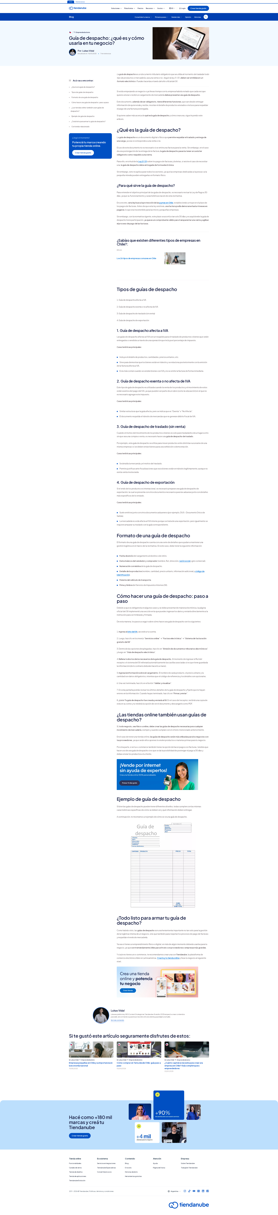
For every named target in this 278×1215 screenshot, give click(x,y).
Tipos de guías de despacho (82, 92)
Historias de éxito (131, 1172)
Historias (197, 17)
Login (183, 8)
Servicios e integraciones (106, 1163)
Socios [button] (160, 8)
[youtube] (194, 1191)
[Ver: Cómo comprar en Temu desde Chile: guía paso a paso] (139, 1050)
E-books (128, 1168)
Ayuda (155, 1163)
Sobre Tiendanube (188, 1163)
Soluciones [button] (115, 8)
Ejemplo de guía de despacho (82, 116)
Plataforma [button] (128, 8)
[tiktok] (189, 1191)
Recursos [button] (149, 8)
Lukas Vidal (75, 1060)
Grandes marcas (80, 1)
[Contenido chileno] (70, 32)
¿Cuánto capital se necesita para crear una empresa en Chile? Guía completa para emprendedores (184, 1065)
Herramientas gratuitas (133, 1176)
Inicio (70, 1)
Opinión (188, 17)
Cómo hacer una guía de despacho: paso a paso (90, 102)
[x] (198, 1191)
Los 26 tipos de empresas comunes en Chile (136, 258)
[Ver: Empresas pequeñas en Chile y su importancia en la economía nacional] (91, 1050)
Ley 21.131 (142, 161)
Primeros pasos (160, 17)
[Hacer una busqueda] (206, 17)
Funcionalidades (75, 1163)
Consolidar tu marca (142, 17)
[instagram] (185, 1191)
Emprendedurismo (83, 32)
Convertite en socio (104, 1172)
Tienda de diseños (76, 1172)
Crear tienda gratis (198, 8)
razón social (184, 561)
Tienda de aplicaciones (77, 1176)
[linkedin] (203, 1191)
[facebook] (207, 1191)
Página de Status (159, 1168)
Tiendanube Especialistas (106, 1168)
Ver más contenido (117, 1020)
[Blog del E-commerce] (85, 8)
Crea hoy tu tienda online (168, 958)
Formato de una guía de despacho (84, 97)
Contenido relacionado (80, 126)
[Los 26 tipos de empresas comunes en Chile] (175, 259)
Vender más (175, 17)
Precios (140, 8)
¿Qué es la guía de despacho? (83, 87)
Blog (71, 16)
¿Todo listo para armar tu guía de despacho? (88, 121)
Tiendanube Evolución (77, 1180)
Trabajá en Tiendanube (189, 1168)
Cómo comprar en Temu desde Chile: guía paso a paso (139, 1064)
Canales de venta (75, 1168)
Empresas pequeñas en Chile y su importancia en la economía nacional (91, 1064)
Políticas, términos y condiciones (101, 1191)
